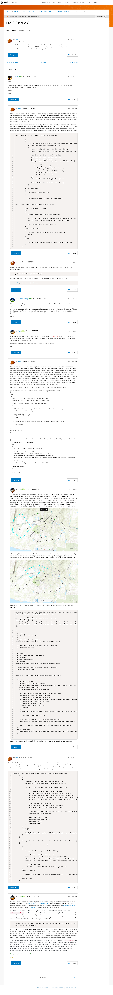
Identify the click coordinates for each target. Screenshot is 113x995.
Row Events (32, 907)
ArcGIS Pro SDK (47, 12)
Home (9, 12)
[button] (72, 40)
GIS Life (66, 2)
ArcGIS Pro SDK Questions (65, 12)
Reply (12, 55)
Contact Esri (70, 990)
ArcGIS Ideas (57, 2)
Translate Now (100, 16)
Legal (61, 990)
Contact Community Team (70, 987)
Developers (33, 12)
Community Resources (78, 2)
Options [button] (102, 12)
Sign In (95, 3)
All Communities (45, 2)
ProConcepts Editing (69, 905)
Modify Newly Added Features (38, 904)
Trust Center (51, 990)
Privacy (41, 990)
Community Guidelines (48, 987)
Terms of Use (40, 987)
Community (14, 2)
